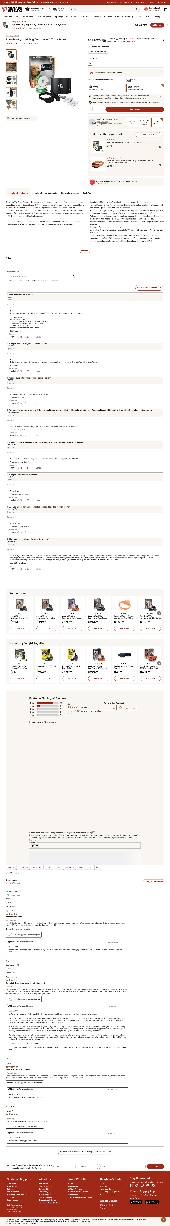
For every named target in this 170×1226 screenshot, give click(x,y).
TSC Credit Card (106, 1205)
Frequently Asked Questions (17, 1194)
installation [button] (24, 867)
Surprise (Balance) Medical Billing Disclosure (131, 1219)
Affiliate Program (75, 1189)
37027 (128, 81)
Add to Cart (21, 628)
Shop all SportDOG (19, 22)
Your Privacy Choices (23, 1219)
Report (38, 337)
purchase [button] (11, 867)
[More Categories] (165, 17)
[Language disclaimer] (93, 832)
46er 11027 (12, 445)
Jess (10, 297)
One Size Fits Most (98, 52)
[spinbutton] (96, 109)
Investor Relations (46, 1186)
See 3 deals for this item (20, 118)
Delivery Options (13, 1189)
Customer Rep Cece (17, 398)
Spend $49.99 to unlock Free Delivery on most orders (29, 2)
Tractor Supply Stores (47, 1200)
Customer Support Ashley (19, 527)
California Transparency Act (60, 1219)
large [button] (98, 867)
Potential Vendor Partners (78, 1192)
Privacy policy (10, 1219)
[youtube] (147, 1185)
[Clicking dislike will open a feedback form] (37, 845)
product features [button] (85, 867)
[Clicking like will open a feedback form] (33, 845)
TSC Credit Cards (125, 2)
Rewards (103, 1186)
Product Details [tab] (18, 193)
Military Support (45, 1194)
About (102, 1183)
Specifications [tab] (70, 193)
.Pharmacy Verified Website (49, 1203)
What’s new (140, 2)
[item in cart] (165, 9)
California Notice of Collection (68, 1221)
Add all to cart (148, 135)
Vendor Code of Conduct (48, 1221)
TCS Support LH (16, 331)
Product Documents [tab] (44, 193)
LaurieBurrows (13, 412)
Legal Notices (75, 1219)
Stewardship (44, 1189)
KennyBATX (12, 509)
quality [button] (49, 867)
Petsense (151, 2)
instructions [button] (69, 867)
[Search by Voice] (136, 9)
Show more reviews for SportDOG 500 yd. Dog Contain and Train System (85, 1152)
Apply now (131, 41)
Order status (111, 2)
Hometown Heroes (107, 1189)
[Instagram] (142, 1185)
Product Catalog (45, 1197)
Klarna (102, 1208)
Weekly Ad (162, 2)
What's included (102, 122)
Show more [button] (33, 840)
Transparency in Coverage (15, 1221)
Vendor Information (75, 1194)
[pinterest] (136, 1185)
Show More (85, 250)
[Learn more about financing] (162, 39)
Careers (71, 1183)
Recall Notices (12, 1200)
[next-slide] (11, 110)
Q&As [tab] (87, 193)
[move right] (159, 613)
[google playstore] (152, 1202)
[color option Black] (90, 63)
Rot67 (10, 477)
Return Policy (12, 1186)
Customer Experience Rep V (20, 494)
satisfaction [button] (37, 867)
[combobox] (151, 287)
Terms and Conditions (42, 1219)
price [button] (58, 867)
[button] (67, 2)
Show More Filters (12, 873)
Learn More (62, 2)
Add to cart (157, 25)
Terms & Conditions (107, 1194)
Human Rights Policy (32, 1221)
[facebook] (131, 1185)
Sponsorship (73, 1186)
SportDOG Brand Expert (18, 563)
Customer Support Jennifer (20, 430)
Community (43, 1192)
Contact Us (11, 1197)
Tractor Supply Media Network (80, 1197)
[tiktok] (153, 1185)
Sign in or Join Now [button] (104, 183)
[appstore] (136, 1202)
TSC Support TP (16, 365)
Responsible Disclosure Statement (103, 1219)
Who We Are (43, 1183)
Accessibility (86, 1219)
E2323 (10, 380)
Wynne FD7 (12, 541)
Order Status (12, 1183)
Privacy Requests (85, 1221)
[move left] (11, 613)
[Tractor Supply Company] (12, 9)
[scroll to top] (163, 1219)
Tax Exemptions (13, 1192)
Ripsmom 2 (12, 346)
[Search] (72, 9)
